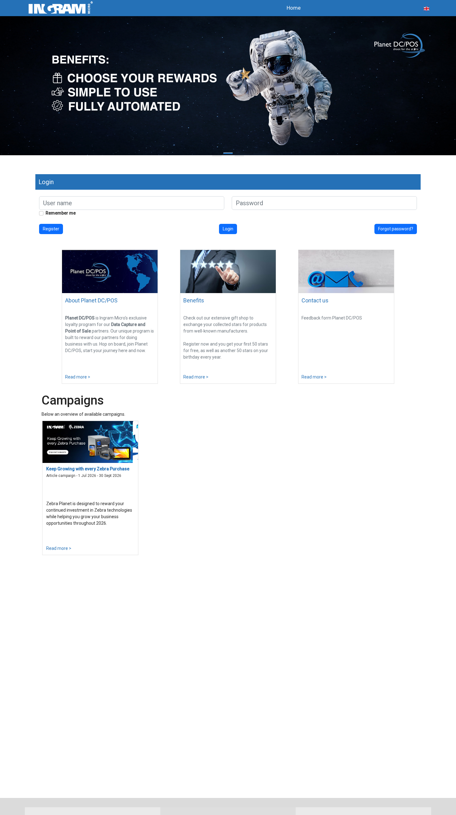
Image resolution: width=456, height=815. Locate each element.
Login (228, 228)
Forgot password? (395, 228)
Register (51, 228)
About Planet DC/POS (91, 300)
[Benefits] (228, 271)
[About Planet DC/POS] (110, 271)
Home (294, 8)
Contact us (315, 300)
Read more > (77, 376)
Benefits (193, 300)
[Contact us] (346, 271)
